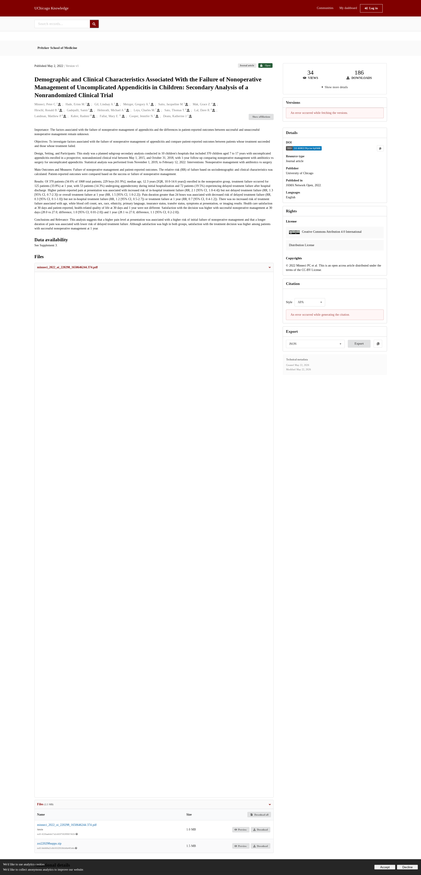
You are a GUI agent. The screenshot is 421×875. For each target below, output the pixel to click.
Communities (325, 8)
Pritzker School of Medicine (57, 48)
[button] (154, 267)
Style (289, 302)
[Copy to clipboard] (380, 148)
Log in (373, 8)
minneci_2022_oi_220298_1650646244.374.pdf (67, 825)
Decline (407, 867)
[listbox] (309, 302)
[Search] (94, 24)
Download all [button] (261, 814)
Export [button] (359, 343)
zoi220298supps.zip (49, 843)
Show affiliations (261, 116)
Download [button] (262, 829)
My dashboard (348, 8)
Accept (385, 867)
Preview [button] (242, 829)
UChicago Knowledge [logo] (51, 8)
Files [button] (45, 804)
